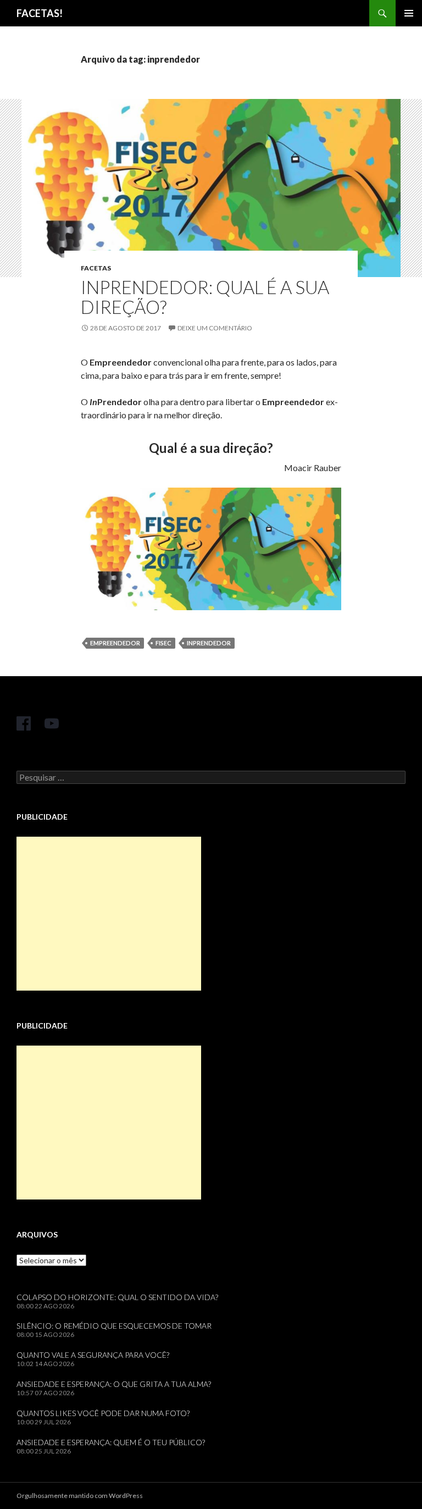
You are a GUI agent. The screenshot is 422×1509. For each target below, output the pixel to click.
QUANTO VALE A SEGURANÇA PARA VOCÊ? (92, 1354)
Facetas (96, 268)
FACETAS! (39, 13)
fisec (163, 642)
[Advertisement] (108, 914)
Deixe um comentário (214, 328)
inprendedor (209, 642)
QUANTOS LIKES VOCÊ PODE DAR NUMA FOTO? (103, 1413)
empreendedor (115, 642)
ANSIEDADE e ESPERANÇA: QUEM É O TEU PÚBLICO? (110, 1442)
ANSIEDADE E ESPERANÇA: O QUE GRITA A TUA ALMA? (113, 1384)
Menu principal (409, 13)
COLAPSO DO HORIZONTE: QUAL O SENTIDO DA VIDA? (117, 1297)
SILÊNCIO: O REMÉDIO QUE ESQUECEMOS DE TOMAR (114, 1325)
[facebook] (23, 723)
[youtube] (52, 723)
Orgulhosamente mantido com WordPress (79, 1495)
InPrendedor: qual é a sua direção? (205, 297)
